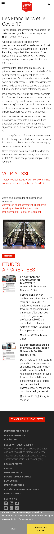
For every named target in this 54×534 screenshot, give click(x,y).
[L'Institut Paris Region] (27, 6)
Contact (24, 37)
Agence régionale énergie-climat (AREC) (24, 452)
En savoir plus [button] (26, 519)
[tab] (3, 3)
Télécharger (8, 256)
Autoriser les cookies (40, 529)
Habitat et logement (30, 211)
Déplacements (10, 211)
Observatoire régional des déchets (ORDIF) (26, 456)
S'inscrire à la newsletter (27, 419)
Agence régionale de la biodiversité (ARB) (25, 449)
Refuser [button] (13, 529)
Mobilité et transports (26, 208)
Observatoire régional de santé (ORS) (23, 459)
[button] (49, 4)
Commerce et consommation (18, 204)
